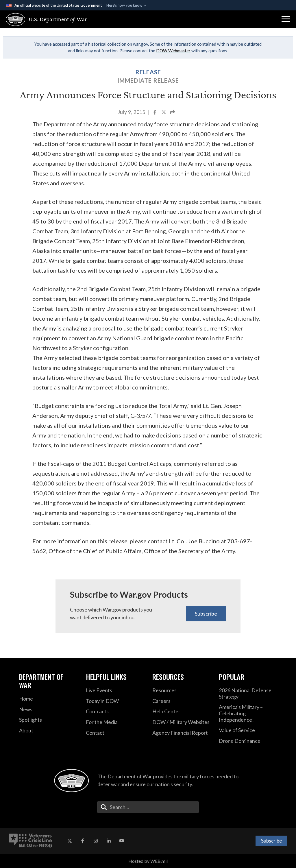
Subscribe (206, 613)
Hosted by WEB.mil (148, 861)
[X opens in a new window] (69, 840)
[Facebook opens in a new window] (82, 840)
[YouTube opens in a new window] (121, 840)
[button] (286, 19)
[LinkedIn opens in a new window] (108, 840)
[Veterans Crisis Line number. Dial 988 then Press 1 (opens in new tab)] (30, 841)
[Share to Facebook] (155, 112)
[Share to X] (164, 112)
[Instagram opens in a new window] (95, 840)
